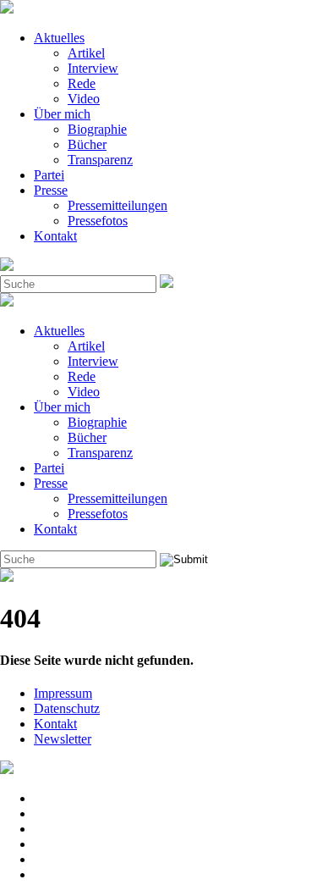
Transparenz (100, 159)
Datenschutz (67, 708)
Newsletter (62, 739)
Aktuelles (59, 37)
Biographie (97, 129)
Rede (82, 83)
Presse (51, 190)
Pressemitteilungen (117, 205)
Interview (93, 68)
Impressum (63, 693)
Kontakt (55, 236)
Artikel (86, 53)
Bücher (87, 144)
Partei (49, 175)
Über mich (62, 114)
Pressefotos (98, 220)
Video (84, 98)
